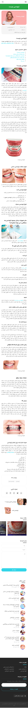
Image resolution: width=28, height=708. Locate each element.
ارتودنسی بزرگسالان (14, 617)
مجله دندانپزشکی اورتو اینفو (7, 43)
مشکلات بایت (20, 240)
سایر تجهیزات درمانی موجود (18, 54)
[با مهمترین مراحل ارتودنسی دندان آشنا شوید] (22, 593)
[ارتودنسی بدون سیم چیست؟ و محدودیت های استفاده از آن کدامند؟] (22, 638)
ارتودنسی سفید (15, 645)
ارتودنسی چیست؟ (20, 52)
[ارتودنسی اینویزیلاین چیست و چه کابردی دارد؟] (22, 606)
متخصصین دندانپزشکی (9, 669)
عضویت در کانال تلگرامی (19, 696)
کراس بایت (24, 268)
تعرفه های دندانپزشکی (9, 671)
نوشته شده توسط (19, 32)
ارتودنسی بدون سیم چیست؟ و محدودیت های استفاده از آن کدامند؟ (12, 638)
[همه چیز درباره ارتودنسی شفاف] (22, 612)
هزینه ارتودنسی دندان (14, 598)
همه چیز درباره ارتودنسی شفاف (11, 611)
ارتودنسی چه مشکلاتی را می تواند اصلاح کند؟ (15, 56)
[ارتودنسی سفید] (22, 646)
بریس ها (22, 61)
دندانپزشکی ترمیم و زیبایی (8, 667)
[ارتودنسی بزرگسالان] (22, 619)
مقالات (22, 30)
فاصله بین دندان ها (19, 300)
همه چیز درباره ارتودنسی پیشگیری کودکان (11, 625)
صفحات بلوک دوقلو (20, 59)
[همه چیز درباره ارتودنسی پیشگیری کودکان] (22, 625)
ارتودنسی (25, 90)
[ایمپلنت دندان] (22, 632)
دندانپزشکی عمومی (23, 669)
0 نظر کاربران (10, 30)
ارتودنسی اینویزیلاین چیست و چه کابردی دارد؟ (11, 605)
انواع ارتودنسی (10, 27)
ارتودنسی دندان (11, 481)
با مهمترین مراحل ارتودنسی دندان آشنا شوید (11, 592)
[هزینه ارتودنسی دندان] (22, 599)
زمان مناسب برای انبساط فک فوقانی (17, 57)
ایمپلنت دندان (15, 631)
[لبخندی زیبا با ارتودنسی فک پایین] (22, 586)
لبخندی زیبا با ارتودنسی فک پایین (11, 585)
